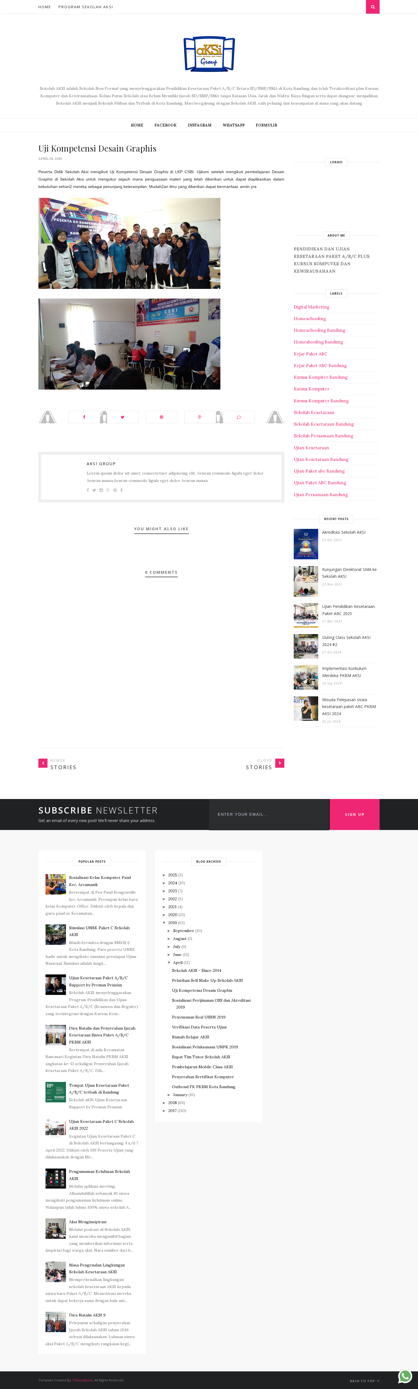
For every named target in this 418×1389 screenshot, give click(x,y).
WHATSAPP (234, 125)
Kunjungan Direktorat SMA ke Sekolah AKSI (349, 573)
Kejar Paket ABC (310, 354)
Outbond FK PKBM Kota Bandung (203, 1086)
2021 (172, 906)
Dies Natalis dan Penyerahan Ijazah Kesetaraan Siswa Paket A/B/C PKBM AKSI (102, 1035)
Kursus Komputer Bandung (321, 400)
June (177, 954)
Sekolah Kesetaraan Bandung (324, 424)
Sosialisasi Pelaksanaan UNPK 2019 (205, 1046)
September (183, 930)
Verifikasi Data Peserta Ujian (199, 1027)
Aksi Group (101, 463)
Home (44, 6)
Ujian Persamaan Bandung (321, 494)
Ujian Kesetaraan (311, 447)
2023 (172, 890)
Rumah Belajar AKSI (190, 1037)
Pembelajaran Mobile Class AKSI (202, 1066)
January (180, 1094)
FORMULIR (266, 125)
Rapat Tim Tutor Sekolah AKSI (201, 1056)
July (176, 946)
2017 (172, 1110)
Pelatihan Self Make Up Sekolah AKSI (207, 980)
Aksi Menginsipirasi (87, 1221)
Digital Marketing (311, 307)
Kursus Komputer (311, 389)
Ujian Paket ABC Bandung (320, 482)
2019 (172, 922)
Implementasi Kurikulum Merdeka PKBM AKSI (344, 672)
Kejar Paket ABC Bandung (320, 365)
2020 (172, 914)
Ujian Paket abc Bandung (319, 471)
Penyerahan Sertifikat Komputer (203, 1076)
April (178, 962)
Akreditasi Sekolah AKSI (343, 532)
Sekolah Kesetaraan (314, 412)
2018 (172, 1102)
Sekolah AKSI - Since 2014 (196, 970)
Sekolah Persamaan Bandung (323, 435)
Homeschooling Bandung (319, 330)
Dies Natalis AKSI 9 (87, 1315)
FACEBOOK (165, 125)
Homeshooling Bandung (318, 342)
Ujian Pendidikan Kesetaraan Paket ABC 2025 (348, 610)
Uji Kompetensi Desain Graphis (202, 990)
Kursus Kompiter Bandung (320, 377)
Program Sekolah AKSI (86, 6)
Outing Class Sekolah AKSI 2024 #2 (346, 641)
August (180, 938)
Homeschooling (310, 318)
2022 (172, 898)
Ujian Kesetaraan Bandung (321, 459)
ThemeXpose (83, 1380)
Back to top (363, 1381)
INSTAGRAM (200, 125)
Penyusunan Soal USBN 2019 (198, 1017)
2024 (172, 882)
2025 (172, 874)
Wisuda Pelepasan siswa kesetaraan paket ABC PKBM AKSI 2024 (349, 706)
